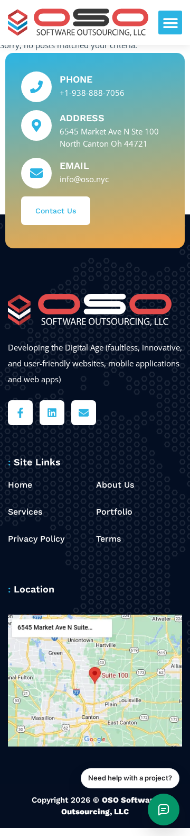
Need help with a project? (130, 778)
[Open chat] (163, 809)
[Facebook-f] (20, 412)
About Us (115, 485)
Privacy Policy (36, 539)
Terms (108, 539)
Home (20, 485)
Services (25, 512)
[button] (170, 22)
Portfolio (114, 512)
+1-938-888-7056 (92, 92)
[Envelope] (83, 412)
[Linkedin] (52, 412)
